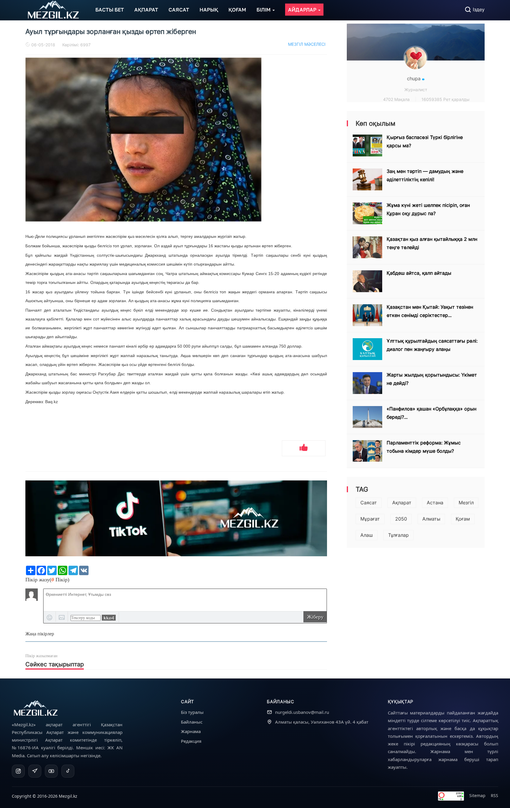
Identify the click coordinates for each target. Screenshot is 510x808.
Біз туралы (192, 712)
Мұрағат (370, 519)
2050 (401, 519)
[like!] (304, 448)
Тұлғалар (398, 535)
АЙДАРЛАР (303, 9)
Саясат (368, 503)
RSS (494, 795)
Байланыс (191, 722)
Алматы (431, 519)
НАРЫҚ (209, 9)
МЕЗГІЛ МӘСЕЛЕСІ (307, 44)
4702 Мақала (396, 99)
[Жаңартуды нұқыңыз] (109, 618)
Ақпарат (401, 503)
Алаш (366, 535)
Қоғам (463, 519)
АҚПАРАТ (146, 9)
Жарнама (191, 731)
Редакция (191, 741)
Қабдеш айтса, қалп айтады (419, 273)
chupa (414, 78)
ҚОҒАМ (237, 9)
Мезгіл (466, 503)
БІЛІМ (264, 9)
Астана (435, 503)
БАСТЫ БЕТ (109, 9)
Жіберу (315, 617)
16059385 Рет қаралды (445, 99)
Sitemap (477, 795)
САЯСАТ (179, 9)
